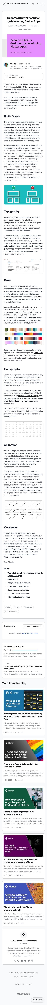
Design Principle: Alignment (19, 582)
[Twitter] (15, 961)
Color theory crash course (18, 590)
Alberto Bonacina (17, 64)
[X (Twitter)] (26, 64)
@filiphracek (28, 87)
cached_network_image (28, 395)
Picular (26, 312)
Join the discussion (34, 626)
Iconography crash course (18, 593)
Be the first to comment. (30, 633)
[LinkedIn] (29, 64)
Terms (31, 977)
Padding (15, 158)
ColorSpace (31, 317)
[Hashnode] (29, 961)
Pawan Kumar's (18, 549)
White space (13, 579)
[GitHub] (18, 961)
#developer (28, 607)
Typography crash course (18, 586)
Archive (16, 977)
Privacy (24, 977)
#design (17, 607)
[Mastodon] (32, 961)
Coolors (30, 306)
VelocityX (29, 549)
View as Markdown (24, 29)
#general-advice (11, 611)
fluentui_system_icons (24, 401)
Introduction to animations (19, 597)
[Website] (25, 961)
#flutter (8, 607)
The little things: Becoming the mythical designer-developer (25, 574)
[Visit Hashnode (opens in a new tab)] (23, 994)
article (14, 551)
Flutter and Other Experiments (18, 3)
